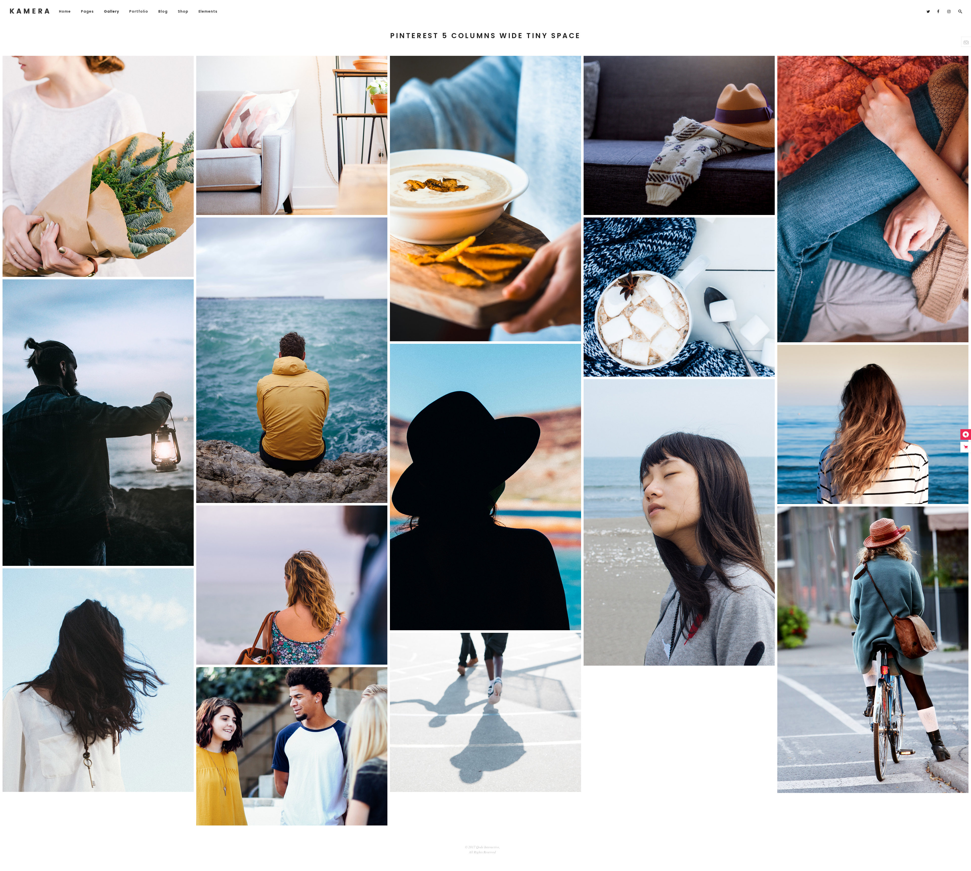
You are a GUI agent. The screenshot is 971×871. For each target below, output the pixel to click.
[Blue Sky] (98, 680)
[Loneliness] (291, 585)
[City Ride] (872, 649)
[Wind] (872, 424)
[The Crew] (291, 746)
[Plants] (98, 166)
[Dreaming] (679, 522)
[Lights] (98, 422)
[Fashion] (679, 135)
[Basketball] (485, 712)
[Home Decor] (291, 135)
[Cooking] (485, 198)
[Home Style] (872, 199)
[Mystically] (485, 487)
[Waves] (291, 360)
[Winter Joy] (679, 297)
